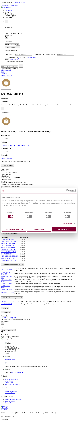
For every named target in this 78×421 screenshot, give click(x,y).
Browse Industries (10, 393)
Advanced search (6, 70)
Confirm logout (15, 44)
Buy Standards (9, 10)
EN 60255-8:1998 (6, 75)
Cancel (7, 44)
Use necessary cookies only (14, 229)
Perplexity (13, 317)
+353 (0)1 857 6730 (18, 2)
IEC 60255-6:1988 (6, 304)
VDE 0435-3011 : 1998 (8, 258)
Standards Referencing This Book (12, 298)
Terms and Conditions (11, 379)
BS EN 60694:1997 (7, 289)
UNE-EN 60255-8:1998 (8, 260)
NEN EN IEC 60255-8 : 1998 (10, 256)
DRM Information (10, 401)
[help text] (2, 108)
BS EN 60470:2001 (7, 284)
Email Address (27, 54)
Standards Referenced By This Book (13, 264)
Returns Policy (9, 383)
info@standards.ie (10, 359)
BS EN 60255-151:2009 (5, 273)
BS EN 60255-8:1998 (7, 239)
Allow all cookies (63, 229)
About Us (15, 5)
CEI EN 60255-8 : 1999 (8, 252)
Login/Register (11, 47)
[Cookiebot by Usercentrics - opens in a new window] (67, 190)
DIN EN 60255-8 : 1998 (8, 250)
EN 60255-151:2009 (7, 292)
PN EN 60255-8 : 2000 (8, 243)
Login (6, 59)
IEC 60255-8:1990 (6, 254)
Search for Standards (11, 391)
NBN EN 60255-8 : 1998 (8, 241)
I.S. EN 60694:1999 (7, 269)
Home (2, 72)
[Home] (6, 7)
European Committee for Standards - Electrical (15, 145)
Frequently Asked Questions (13, 399)
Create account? (14, 59)
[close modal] (6, 37)
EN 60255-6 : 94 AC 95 (8, 302)
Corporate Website (6, 5)
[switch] (29, 216)
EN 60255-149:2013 (7, 158)
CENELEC (4, 73)
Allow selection (39, 229)
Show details (67, 223)
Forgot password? (31, 57)
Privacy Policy (9, 381)
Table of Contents (8, 165)
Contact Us (8, 403)
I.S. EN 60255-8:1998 (7, 245)
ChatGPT (5, 317)
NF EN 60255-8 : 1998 (8, 247)
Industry (5, 308)
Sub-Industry (6, 312)
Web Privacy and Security (12, 384)
